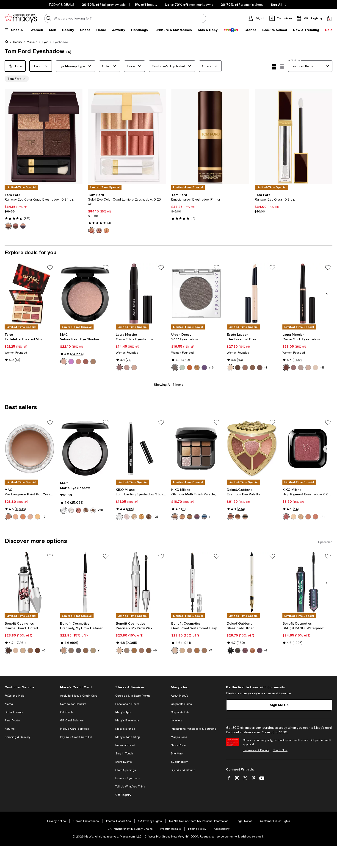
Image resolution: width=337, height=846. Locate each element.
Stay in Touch (124, 753)
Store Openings (125, 770)
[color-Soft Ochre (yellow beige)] (37, 516)
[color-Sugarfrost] (315, 367)
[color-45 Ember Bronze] (15, 226)
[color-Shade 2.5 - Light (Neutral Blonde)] (189, 650)
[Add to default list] (50, 267)
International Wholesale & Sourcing (193, 728)
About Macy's (179, 695)
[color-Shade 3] (141, 650)
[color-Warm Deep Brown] (85, 650)
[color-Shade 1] (119, 650)
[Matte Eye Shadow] (85, 448)
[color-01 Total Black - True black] (230, 650)
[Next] (77, 137)
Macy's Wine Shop (127, 737)
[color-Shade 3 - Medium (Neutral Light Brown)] (30, 650)
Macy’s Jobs (179, 737)
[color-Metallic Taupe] (308, 367)
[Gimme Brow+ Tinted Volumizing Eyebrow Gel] (30, 582)
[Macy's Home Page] (21, 18)
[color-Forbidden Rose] (286, 367)
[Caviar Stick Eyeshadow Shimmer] (307, 293)
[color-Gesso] (63, 510)
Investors (176, 720)
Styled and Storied (183, 770)
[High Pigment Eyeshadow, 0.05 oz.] (307, 448)
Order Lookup (13, 712)
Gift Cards (66, 712)
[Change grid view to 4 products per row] (274, 67)
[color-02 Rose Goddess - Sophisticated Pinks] (230, 516)
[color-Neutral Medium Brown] (71, 650)
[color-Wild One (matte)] (189, 367)
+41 (322, 516)
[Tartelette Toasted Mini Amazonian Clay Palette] (30, 293)
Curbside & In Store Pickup (132, 695)
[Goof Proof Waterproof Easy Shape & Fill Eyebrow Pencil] (196, 582)
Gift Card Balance (71, 720)
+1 (210, 516)
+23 (155, 516)
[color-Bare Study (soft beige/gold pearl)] (15, 516)
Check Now (280, 750)
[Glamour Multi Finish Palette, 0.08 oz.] (196, 448)
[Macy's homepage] (7, 42)
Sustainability (179, 761)
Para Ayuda (12, 720)
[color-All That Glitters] (63, 361)
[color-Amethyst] (119, 367)
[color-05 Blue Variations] (204, 516)
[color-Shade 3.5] (149, 650)
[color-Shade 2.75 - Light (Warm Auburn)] (197, 650)
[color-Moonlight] (301, 367)
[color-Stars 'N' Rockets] (71, 361)
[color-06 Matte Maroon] (315, 516)
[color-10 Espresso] (259, 367)
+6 (155, 650)
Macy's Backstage (127, 720)
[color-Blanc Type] (71, 510)
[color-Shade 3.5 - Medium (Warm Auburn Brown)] (37, 650)
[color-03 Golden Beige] (134, 516)
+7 (210, 650)
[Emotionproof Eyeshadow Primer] (210, 136)
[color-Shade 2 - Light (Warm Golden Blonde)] (23, 650)
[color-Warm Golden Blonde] (93, 650)
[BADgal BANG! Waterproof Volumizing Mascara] (307, 582)
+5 (43, 650)
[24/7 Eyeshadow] (196, 293)
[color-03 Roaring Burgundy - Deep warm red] (245, 650)
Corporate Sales (181, 704)
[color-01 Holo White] (119, 516)
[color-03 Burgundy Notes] (189, 516)
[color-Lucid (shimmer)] (182, 367)
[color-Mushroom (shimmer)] (175, 367)
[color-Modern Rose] (127, 367)
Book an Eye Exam (127, 778)
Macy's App (122, 712)
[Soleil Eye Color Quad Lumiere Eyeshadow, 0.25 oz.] (127, 136)
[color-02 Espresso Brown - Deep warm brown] (237, 650)
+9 (44, 516)
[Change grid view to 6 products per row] (282, 66)
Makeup (32, 42)
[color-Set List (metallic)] (204, 367)
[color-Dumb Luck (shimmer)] (197, 367)
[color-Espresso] (93, 510)
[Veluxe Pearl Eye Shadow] (85, 293)
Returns (9, 728)
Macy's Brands (125, 728)
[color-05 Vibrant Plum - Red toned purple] (259, 650)
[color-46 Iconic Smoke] (23, 226)
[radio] (8, 226)
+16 (211, 367)
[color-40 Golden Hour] (91, 230)
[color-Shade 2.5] (127, 650)
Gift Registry (123, 794)
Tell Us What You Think (130, 786)
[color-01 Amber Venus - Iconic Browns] (237, 516)
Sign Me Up (279, 705)
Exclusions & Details (256, 750)
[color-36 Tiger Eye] (8, 226)
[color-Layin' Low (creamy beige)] (23, 516)
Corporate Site (180, 712)
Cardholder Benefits (73, 704)
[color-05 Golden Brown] (149, 516)
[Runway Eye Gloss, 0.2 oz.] (294, 136)
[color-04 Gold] (141, 516)
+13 (322, 367)
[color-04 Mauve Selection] (197, 516)
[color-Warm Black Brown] (78, 650)
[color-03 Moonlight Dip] (99, 230)
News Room (179, 745)
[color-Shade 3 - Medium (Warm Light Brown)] (204, 650)
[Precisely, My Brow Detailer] (85, 582)
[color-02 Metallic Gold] (301, 516)
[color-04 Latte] (245, 367)
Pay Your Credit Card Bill (76, 737)
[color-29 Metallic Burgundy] (286, 516)
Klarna (9, 704)
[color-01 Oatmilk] (230, 367)
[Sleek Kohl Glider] (252, 582)
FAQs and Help (14, 695)
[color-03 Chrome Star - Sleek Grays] (245, 516)
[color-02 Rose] (127, 516)
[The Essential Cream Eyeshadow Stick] (252, 293)
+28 (100, 510)
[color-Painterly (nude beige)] (30, 516)
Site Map (176, 753)
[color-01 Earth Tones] (175, 516)
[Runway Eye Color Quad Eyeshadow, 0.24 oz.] (44, 136)
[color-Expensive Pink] (78, 361)
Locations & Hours (127, 704)
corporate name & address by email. (240, 836)
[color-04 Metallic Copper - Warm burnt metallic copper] (252, 650)
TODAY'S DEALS (62, 4)
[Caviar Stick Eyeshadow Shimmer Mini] (141, 293)
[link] (44, 211)
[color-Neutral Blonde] (63, 650)
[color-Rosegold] (134, 367)
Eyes (45, 42)
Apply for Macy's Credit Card (78, 695)
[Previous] (10, 137)
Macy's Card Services (74, 728)
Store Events (123, 761)
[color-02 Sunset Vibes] (182, 516)
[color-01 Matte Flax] (293, 516)
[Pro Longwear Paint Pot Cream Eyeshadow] (30, 448)
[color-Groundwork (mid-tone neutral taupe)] (8, 516)
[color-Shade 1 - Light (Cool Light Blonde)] (15, 650)
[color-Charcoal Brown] (85, 510)
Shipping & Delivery (17, 737)
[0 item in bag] (329, 18)
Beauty (17, 42)
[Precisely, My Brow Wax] (141, 582)
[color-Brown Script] (78, 510)
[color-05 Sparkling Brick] (308, 516)
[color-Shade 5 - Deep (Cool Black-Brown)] (8, 650)
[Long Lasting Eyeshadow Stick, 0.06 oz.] (141, 448)
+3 (265, 367)
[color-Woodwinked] (93, 361)
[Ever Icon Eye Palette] (252, 448)
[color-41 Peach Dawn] (106, 230)
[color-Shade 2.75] (134, 650)
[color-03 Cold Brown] (237, 367)
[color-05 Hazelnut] (252, 367)
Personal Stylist (125, 745)
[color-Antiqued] (85, 361)
